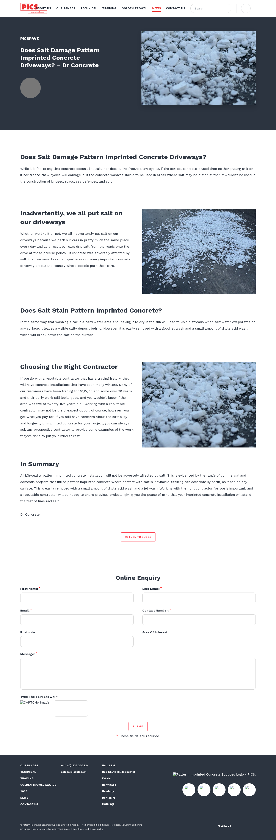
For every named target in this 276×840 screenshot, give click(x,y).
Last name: (152, 588)
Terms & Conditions (74, 829)
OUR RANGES (65, 8)
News (24, 797)
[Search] (226, 8)
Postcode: (28, 632)
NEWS (156, 8)
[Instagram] (237, 825)
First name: (30, 588)
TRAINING (109, 8)
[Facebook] (30, 112)
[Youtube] (254, 825)
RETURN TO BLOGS (138, 536)
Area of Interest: (155, 632)
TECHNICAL (88, 8)
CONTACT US (175, 8)
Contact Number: (156, 610)
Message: (28, 654)
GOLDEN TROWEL (134, 8)
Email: (26, 610)
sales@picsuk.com (73, 771)
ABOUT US (43, 8)
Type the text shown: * (39, 696)
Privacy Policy (96, 829)
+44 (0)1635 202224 (75, 765)
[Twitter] (21, 112)
